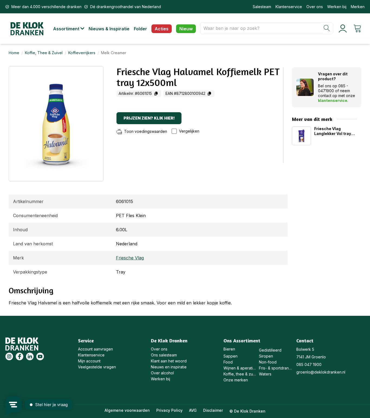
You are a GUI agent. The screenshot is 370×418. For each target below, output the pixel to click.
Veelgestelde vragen (97, 367)
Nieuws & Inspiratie (109, 28)
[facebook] (19, 356)
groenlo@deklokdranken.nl (320, 372)
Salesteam (262, 6)
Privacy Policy (169, 410)
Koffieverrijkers (81, 52)
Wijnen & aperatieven (239, 368)
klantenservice (332, 100)
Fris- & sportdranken (275, 368)
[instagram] (9, 356)
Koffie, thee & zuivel (239, 374)
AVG (193, 410)
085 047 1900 (309, 364)
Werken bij (336, 6)
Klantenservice (288, 6)
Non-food (268, 362)
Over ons (314, 6)
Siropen (266, 356)
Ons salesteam (164, 355)
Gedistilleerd (270, 350)
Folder (140, 28)
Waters (265, 374)
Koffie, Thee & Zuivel (44, 52)
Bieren (229, 349)
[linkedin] (30, 356)
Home (14, 52)
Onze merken (235, 380)
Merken (358, 6)
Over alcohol (162, 373)
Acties (161, 28)
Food (228, 362)
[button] (71, 28)
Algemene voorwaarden (127, 410)
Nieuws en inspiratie (169, 367)
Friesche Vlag (130, 258)
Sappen (230, 356)
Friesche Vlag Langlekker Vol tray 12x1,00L (332, 131)
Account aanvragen (95, 349)
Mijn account (89, 361)
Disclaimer (213, 410)
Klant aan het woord (169, 361)
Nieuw (186, 28)
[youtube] (40, 356)
